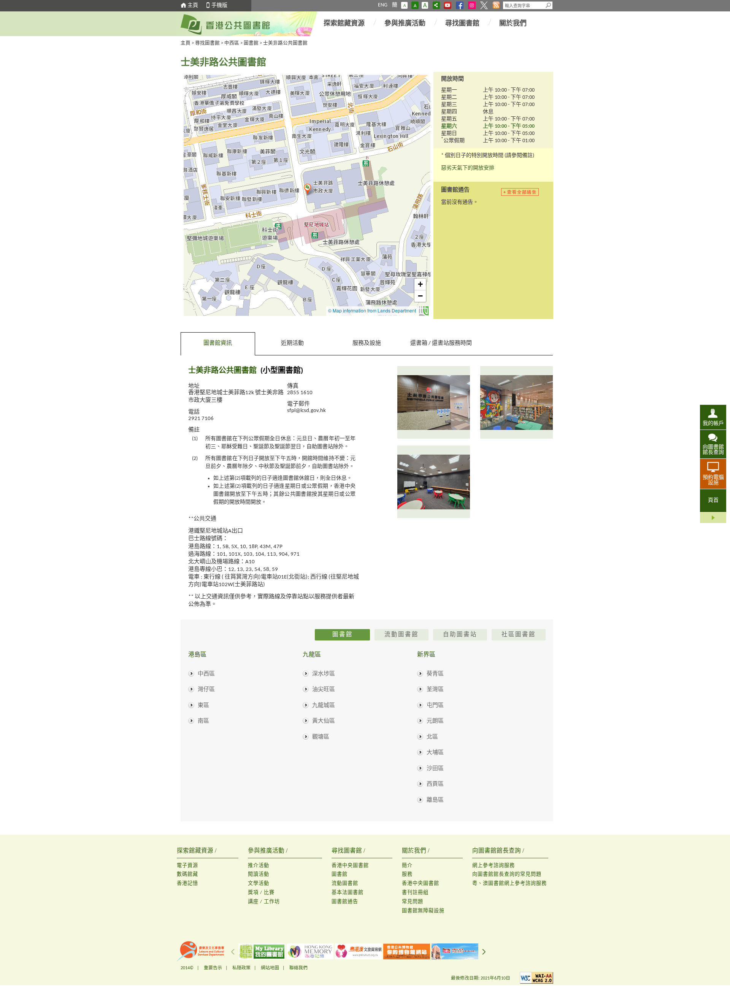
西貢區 (435, 784)
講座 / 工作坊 (264, 901)
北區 (432, 737)
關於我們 (513, 23)
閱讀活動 (258, 874)
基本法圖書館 (347, 892)
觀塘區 (320, 737)
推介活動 (258, 865)
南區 (203, 721)
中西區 (231, 43)
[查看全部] (524, 192)
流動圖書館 (345, 883)
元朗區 (435, 721)
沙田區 (435, 769)
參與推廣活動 (404, 23)
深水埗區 (323, 674)
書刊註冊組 (415, 892)
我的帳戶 (713, 423)
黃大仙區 (323, 721)
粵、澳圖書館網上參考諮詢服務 (509, 883)
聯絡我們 (298, 968)
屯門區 (435, 706)
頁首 (713, 500)
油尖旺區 (323, 690)
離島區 (435, 800)
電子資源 (187, 865)
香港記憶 (187, 883)
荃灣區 (435, 690)
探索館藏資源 (344, 23)
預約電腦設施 (713, 480)
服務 (407, 874)
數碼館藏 (187, 874)
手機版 (219, 5)
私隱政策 (241, 968)
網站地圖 (270, 968)
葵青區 (435, 674)
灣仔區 (206, 690)
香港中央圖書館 (350, 865)
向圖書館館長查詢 (713, 449)
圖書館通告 (345, 901)
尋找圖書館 (462, 23)
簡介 (407, 865)
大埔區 (435, 753)
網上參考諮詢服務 (493, 865)
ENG (382, 5)
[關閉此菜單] (713, 517)
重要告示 (213, 968)
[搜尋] (548, 5)
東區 (203, 706)
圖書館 (251, 43)
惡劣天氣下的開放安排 (467, 168)
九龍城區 (323, 706)
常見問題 (412, 901)
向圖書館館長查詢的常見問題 (506, 874)
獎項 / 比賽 (261, 892)
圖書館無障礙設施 (423, 910)
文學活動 (258, 883)
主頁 (192, 5)
